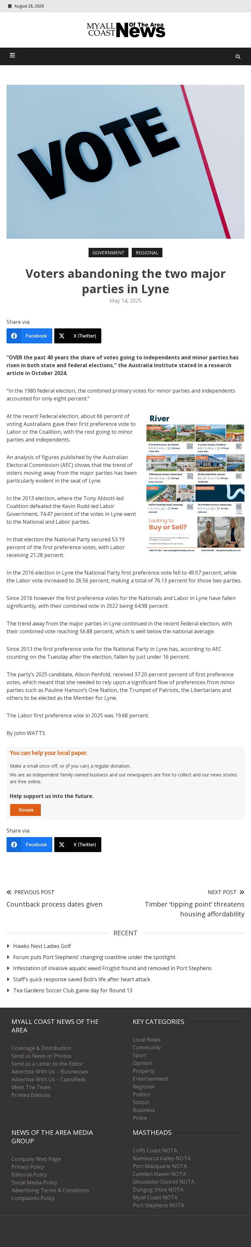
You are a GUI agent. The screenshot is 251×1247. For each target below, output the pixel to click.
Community (147, 1047)
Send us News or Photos (41, 1055)
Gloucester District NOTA (163, 1181)
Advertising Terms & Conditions (50, 1190)
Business (144, 1110)
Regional (147, 252)
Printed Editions (30, 1095)
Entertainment (150, 1078)
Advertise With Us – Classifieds (48, 1079)
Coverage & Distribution (41, 1048)
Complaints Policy (33, 1198)
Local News (146, 1039)
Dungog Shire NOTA (158, 1189)
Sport (139, 1055)
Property (144, 1070)
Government (108, 252)
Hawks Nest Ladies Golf (42, 946)
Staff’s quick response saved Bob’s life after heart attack (81, 979)
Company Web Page (36, 1159)
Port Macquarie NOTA (160, 1166)
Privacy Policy (27, 1166)
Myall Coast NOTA (155, 1197)
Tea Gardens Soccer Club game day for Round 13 (72, 990)
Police (140, 1117)
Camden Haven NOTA (159, 1174)
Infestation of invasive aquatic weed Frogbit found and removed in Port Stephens (112, 968)
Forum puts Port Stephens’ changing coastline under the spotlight (94, 957)
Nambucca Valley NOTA (162, 1158)
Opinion (142, 1063)
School (141, 1102)
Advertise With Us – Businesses (49, 1071)
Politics (141, 1094)
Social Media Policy (34, 1182)
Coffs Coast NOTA (155, 1150)
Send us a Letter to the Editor (47, 1063)
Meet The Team (31, 1087)
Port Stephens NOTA (158, 1205)
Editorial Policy (29, 1174)
